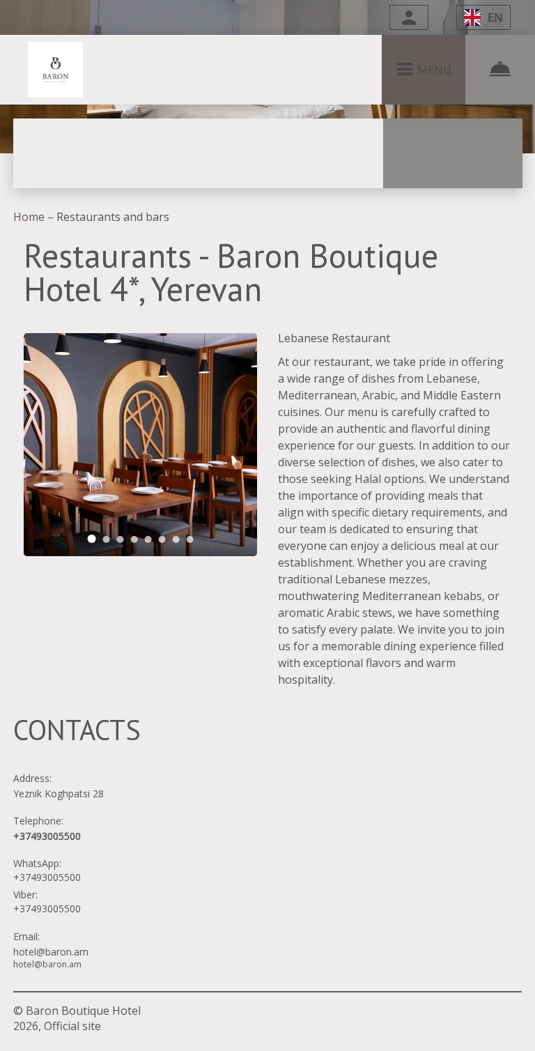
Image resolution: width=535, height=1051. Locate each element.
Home (30, 216)
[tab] (92, 539)
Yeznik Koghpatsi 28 (58, 793)
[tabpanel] (140, 444)
